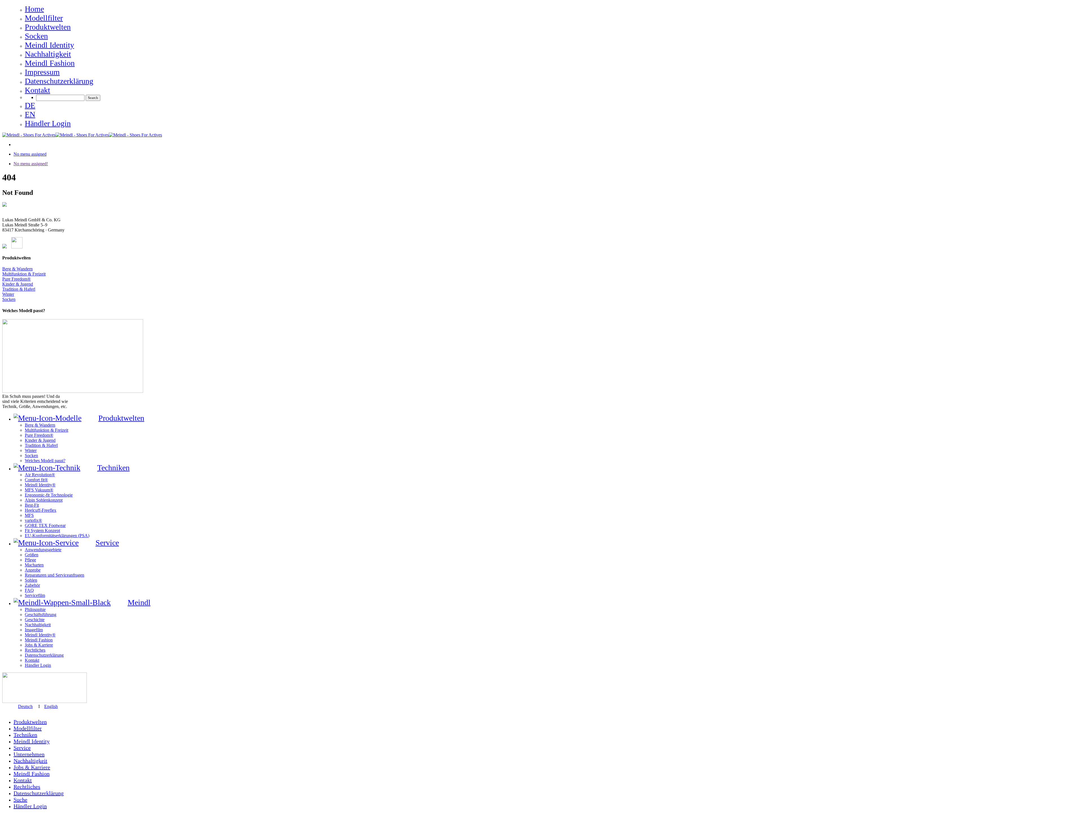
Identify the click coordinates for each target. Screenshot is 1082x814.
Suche (20, 800)
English (51, 706)
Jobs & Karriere (32, 767)
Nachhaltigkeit (30, 761)
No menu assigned (30, 154)
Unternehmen (29, 754)
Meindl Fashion (32, 774)
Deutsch (25, 706)
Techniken (25, 735)
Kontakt (23, 780)
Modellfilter (28, 728)
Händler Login (30, 806)
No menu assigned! (31, 163)
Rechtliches (27, 787)
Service (22, 748)
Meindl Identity (32, 741)
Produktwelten (30, 722)
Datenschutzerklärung (39, 793)
